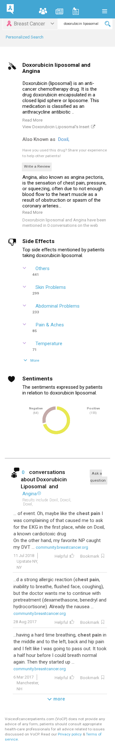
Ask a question (98, 476)
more (59, 698)
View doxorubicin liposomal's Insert (55, 126)
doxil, (64, 139)
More (34, 360)
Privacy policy (70, 734)
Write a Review (37, 166)
